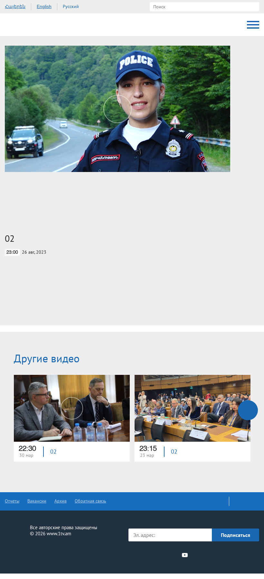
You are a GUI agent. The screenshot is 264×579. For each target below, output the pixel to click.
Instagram (173, 555)
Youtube (185, 555)
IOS (209, 555)
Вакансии (36, 501)
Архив (60, 501)
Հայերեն (15, 6)
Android (244, 555)
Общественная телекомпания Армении (32, 24)
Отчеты (12, 501)
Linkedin (161, 555)
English (44, 6)
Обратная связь (90, 501)
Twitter (149, 555)
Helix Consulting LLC (32, 553)
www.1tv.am (59, 533)
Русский (71, 6)
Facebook (139, 555)
